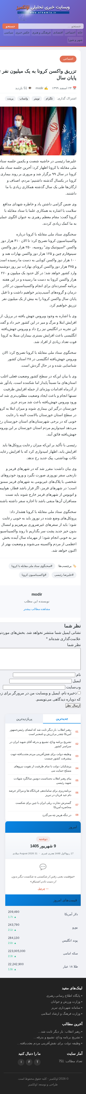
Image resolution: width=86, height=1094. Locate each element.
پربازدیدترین (24, 719)
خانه (80, 32)
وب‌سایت (73, 687)
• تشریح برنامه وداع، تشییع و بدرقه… (57, 1037)
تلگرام (49, 98)
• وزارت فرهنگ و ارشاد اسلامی (61, 1013)
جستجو (10, 26)
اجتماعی (70, 32)
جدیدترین (62, 718)
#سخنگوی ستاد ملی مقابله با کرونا (31, 566)
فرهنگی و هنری (41, 32)
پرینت (10, 98)
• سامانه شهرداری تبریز (66, 1007)
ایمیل (76, 681)
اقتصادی (58, 32)
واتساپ (24, 98)
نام (78, 675)
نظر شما (74, 645)
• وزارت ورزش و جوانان (66, 1001)
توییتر (37, 98)
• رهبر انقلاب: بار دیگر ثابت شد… (60, 1031)
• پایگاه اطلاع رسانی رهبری (64, 995)
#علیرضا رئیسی (64, 575)
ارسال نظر (73, 705)
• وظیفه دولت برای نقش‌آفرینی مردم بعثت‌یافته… (49, 1043)
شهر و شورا (75, 40)
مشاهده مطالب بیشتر (37, 609)
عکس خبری (23, 32)
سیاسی (8, 32)
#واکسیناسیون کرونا (34, 575)
